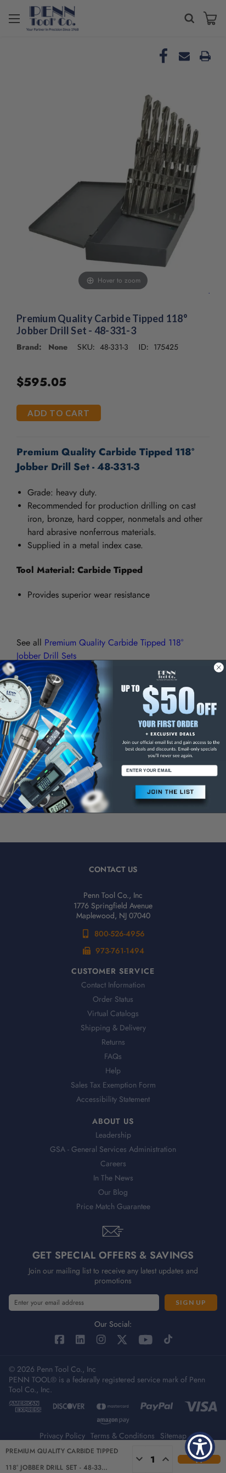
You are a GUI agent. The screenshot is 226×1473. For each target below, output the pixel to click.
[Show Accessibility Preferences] (200, 1447)
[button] (169, 796)
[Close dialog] (219, 667)
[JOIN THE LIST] (169, 796)
